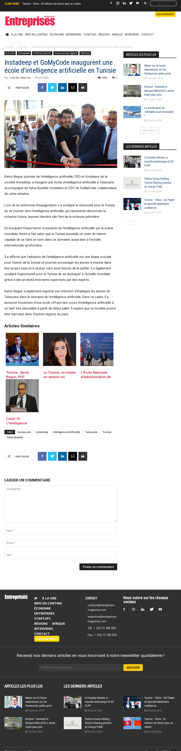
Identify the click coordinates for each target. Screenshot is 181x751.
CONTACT (91, 598)
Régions (103, 34)
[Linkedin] (124, 3)
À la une (17, 34)
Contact (147, 34)
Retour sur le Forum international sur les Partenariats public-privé (157, 69)
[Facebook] (111, 3)
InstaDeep (42, 432)
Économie (57, 34)
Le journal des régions (66, 53)
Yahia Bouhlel (14, 437)
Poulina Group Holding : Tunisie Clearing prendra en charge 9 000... (157, 182)
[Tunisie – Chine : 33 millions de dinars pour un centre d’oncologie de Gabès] (132, 723)
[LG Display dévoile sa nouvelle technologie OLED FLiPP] (132, 162)
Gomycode (24, 432)
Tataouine (91, 432)
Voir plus (148, 130)
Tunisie (106, 432)
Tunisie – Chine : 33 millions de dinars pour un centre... (158, 723)
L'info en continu (42, 53)
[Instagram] (117, 3)
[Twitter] (131, 3)
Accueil (8, 47)
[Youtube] (137, 3)
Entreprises (73, 34)
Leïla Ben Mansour (20, 77)
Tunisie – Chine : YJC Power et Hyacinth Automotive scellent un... (159, 203)
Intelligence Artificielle (66, 432)
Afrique (117, 34)
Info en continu (36, 34)
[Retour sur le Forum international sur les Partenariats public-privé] (132, 70)
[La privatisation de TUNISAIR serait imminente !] (132, 112)
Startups (90, 34)
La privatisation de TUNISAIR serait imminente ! (158, 111)
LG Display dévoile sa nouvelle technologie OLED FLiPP (158, 161)
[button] (145, 3)
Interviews (132, 34)
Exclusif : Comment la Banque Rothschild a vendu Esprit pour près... (159, 90)
